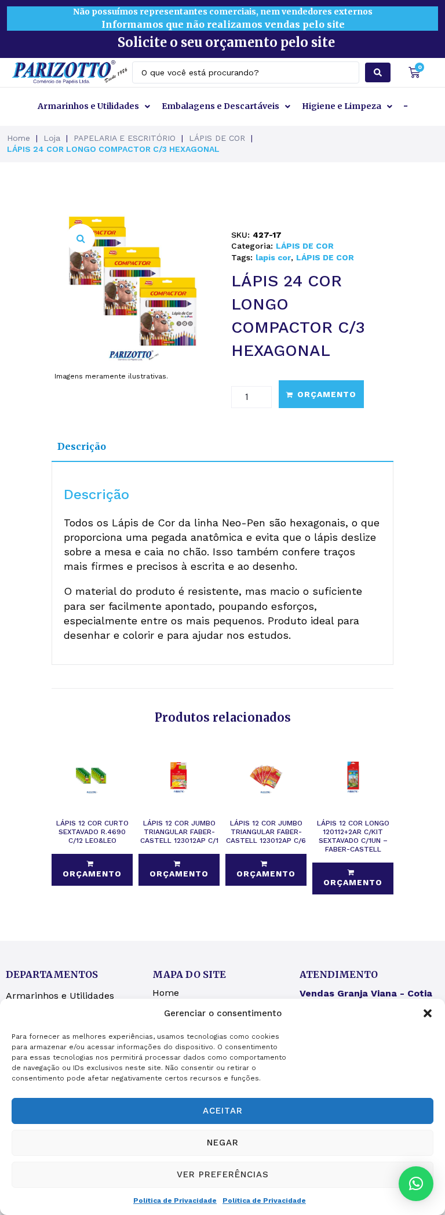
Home (18, 138)
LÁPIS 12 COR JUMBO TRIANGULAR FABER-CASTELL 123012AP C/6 (266, 832)
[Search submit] (378, 72)
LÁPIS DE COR (217, 138)
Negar (223, 1142)
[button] (427, 1013)
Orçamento (326, 394)
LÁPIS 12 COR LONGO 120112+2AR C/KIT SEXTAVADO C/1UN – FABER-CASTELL (353, 836)
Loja (51, 138)
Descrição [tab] (81, 446)
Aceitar (223, 1110)
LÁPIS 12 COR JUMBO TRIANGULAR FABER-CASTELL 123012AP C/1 (179, 832)
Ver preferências (223, 1174)
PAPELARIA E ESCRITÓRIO (125, 138)
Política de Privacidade (175, 1200)
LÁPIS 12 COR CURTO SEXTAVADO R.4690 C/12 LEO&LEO (92, 832)
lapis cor (273, 257)
